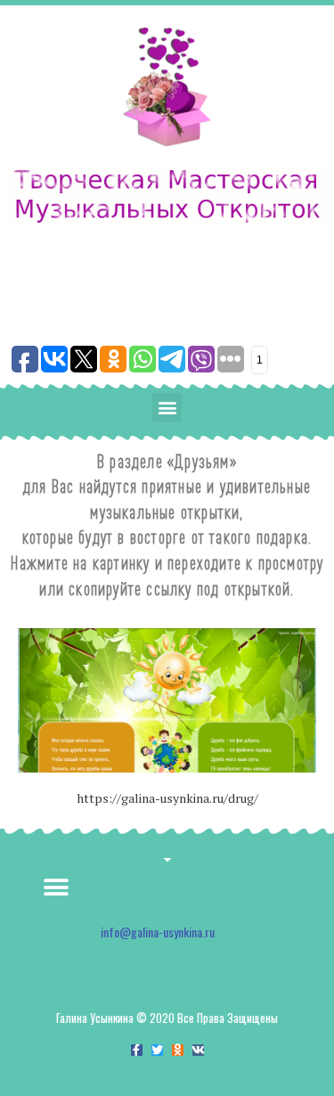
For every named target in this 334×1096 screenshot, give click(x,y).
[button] (167, 407)
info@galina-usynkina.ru (158, 931)
